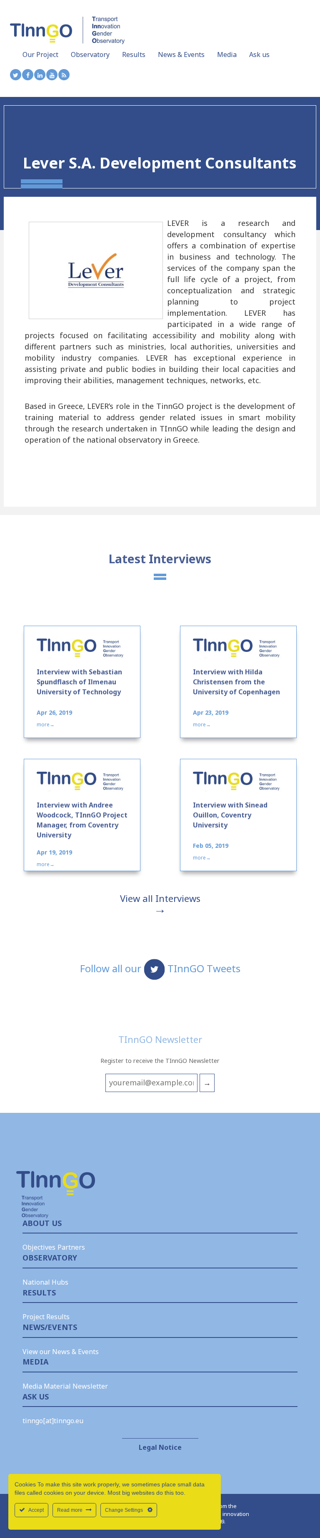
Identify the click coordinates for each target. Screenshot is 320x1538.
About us (42, 1223)
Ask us (259, 54)
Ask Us (35, 1397)
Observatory (90, 54)
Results (133, 54)
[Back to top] (297, 1508)
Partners (71, 1247)
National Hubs (45, 1282)
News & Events (181, 54)
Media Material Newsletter (65, 1386)
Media (227, 54)
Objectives (38, 1247)
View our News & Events (60, 1351)
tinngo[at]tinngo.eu (52, 1420)
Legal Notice (160, 1447)
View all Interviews (160, 898)
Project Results (46, 1316)
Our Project (40, 54)
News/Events (49, 1327)
